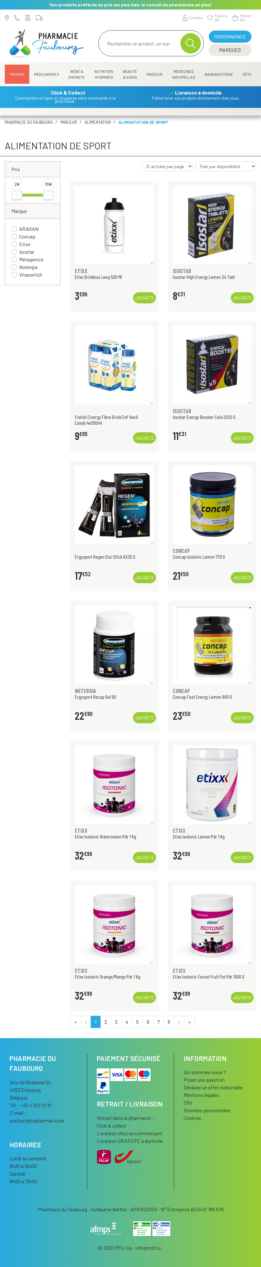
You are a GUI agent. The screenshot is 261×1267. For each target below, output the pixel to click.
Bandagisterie (219, 74)
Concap (27, 236)
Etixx (25, 244)
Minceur (155, 74)
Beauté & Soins (130, 74)
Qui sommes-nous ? (205, 1072)
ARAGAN (29, 229)
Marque (19, 211)
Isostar (26, 252)
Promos (17, 74)
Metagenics (31, 259)
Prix (15, 169)
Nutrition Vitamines (103, 74)
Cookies (192, 1118)
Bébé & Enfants (76, 74)
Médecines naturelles (183, 74)
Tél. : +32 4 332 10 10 (31, 1105)
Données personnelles (207, 1110)
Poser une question (204, 1080)
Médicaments (46, 74)
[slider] (16, 195)
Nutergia (28, 267)
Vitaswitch (30, 275)
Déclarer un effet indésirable (213, 1087)
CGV (188, 1103)
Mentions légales (201, 1095)
